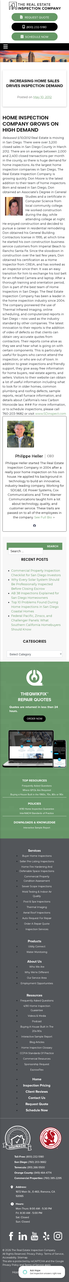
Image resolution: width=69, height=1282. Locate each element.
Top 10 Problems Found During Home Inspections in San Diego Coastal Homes (35, 606)
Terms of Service (53, 1253)
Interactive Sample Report (36, 827)
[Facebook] (34, 525)
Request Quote (36, 17)
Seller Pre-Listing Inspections (37, 861)
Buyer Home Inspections (37, 855)
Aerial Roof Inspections (36, 912)
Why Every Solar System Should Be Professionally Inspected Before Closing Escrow (35, 584)
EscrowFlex (36, 1069)
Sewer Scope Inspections (37, 886)
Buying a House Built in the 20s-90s (36, 1029)
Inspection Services (36, 929)
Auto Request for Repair (36, 918)
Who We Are (36, 966)
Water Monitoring (36, 952)
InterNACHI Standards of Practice (37, 813)
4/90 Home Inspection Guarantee (36, 809)
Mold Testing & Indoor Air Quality (37, 894)
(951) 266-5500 (29, 1167)
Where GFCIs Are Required (37, 790)
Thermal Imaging (37, 907)
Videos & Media (37, 1015)
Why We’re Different (37, 972)
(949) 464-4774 (33, 1173)
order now (34, 719)
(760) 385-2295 (38, 1178)
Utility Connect (36, 946)
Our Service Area (37, 977)
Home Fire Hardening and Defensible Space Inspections (36, 869)
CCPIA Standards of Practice (37, 1053)
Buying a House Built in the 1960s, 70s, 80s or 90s (36, 794)
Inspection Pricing (36, 1085)
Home (36, 1079)
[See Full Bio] (54, 517)
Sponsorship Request (36, 1064)
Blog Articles (36, 1042)
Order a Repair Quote (37, 923)
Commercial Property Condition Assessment (37, 878)
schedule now (36, 37)
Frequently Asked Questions (37, 786)
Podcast (37, 1021)
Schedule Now (37, 1110)
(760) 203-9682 (30, 1162)
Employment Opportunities (37, 983)
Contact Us (36, 1098)
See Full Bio (43, 517)
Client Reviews (37, 1091)
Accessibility (9, 1257)
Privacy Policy (35, 1253)
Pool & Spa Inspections (36, 901)
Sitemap (22, 1257)
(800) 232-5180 (36, 27)
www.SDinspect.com (50, 414)
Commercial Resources (36, 1058)
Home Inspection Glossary (36, 1047)
